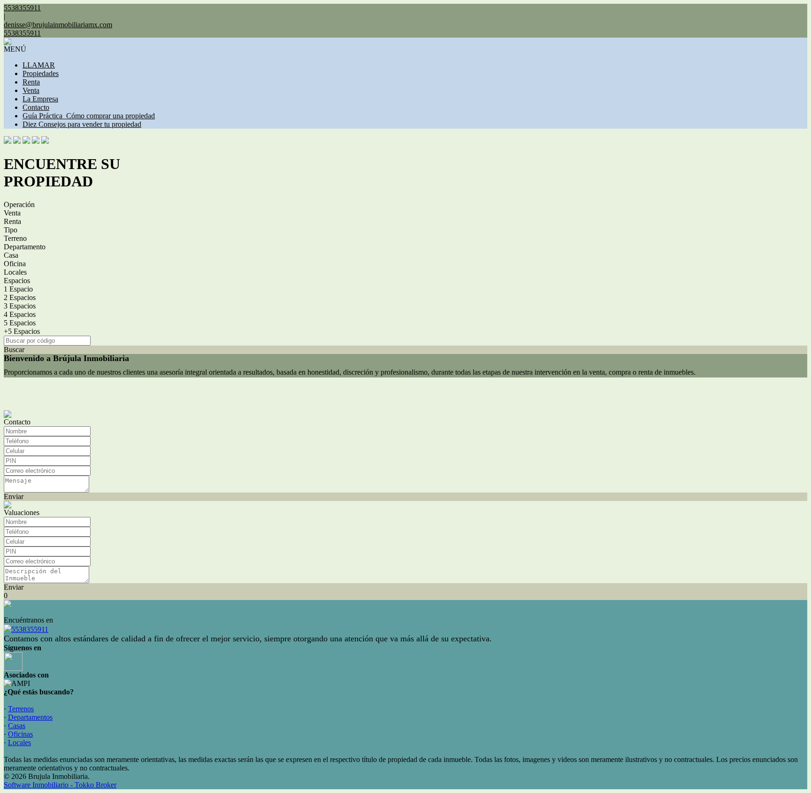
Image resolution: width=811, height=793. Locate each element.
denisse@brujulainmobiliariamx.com (58, 25)
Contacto (36, 107)
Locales (15, 272)
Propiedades (41, 73)
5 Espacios (20, 323)
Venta (31, 90)
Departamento (25, 247)
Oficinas (20, 734)
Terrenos (21, 709)
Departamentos (30, 717)
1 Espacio (18, 289)
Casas (16, 726)
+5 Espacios (22, 331)
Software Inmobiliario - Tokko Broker (60, 785)
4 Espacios (20, 314)
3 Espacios (20, 306)
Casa (11, 255)
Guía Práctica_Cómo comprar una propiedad (89, 116)
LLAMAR (39, 65)
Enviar (13, 496)
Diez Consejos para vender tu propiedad (82, 124)
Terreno (15, 238)
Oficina (15, 264)
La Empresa (40, 99)
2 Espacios (20, 297)
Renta (31, 82)
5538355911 (29, 629)
